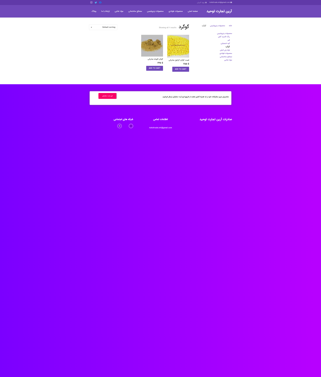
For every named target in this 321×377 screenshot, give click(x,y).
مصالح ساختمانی (226, 56)
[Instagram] (91, 2)
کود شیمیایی (225, 43)
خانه (230, 25)
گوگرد (228, 46)
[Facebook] (100, 2)
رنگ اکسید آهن (224, 36)
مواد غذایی (228, 60)
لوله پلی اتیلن (225, 50)
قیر (229, 40)
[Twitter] (96, 2)
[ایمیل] (119, 126)
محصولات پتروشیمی (217, 25)
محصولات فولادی (226, 53)
